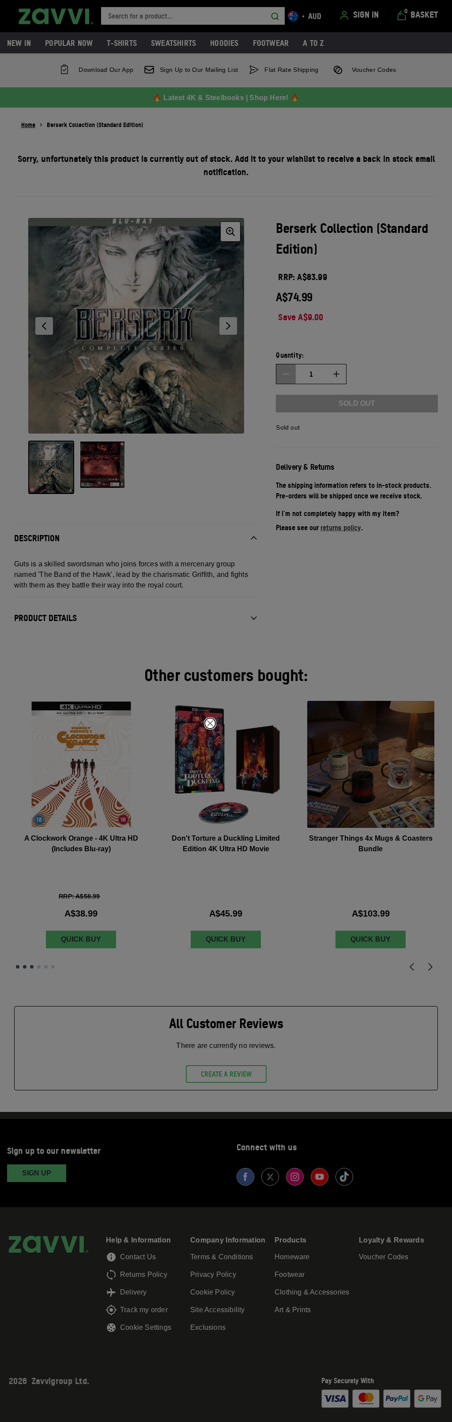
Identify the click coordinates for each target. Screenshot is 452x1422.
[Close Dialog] (210, 723)
